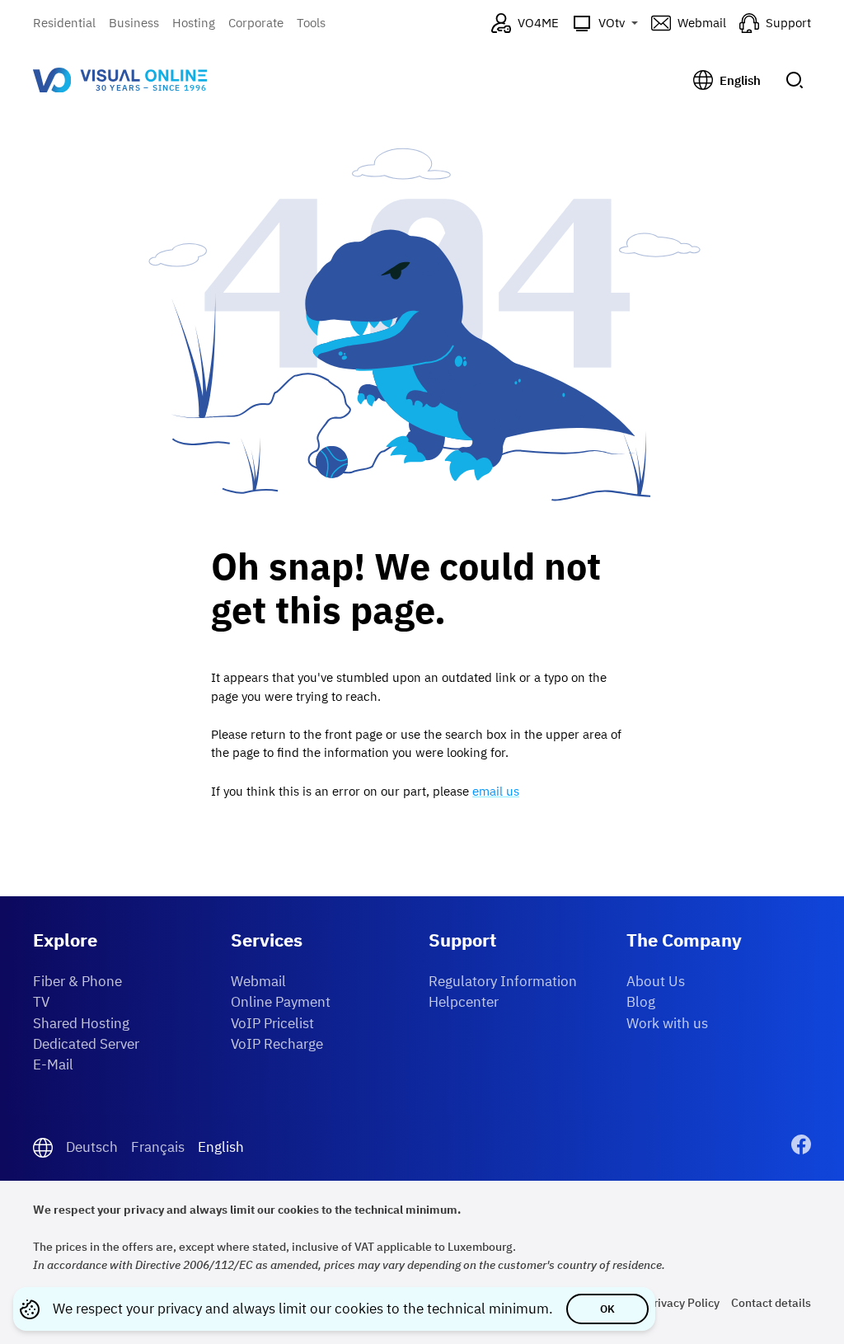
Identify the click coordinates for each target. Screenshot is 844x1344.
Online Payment (281, 1002)
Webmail (258, 981)
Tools (311, 23)
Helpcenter (464, 1002)
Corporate (256, 23)
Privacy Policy (683, 1302)
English (221, 1147)
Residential (64, 23)
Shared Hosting (81, 1023)
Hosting (193, 23)
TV (41, 1002)
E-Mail (53, 1064)
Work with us (667, 1023)
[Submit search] (794, 80)
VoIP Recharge (277, 1044)
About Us (655, 981)
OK (607, 1309)
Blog (640, 1002)
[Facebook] (801, 1147)
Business (134, 23)
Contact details (771, 1302)
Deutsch (92, 1147)
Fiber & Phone (77, 981)
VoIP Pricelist (272, 1023)
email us (495, 791)
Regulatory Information (503, 981)
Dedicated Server (86, 1044)
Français (158, 1147)
